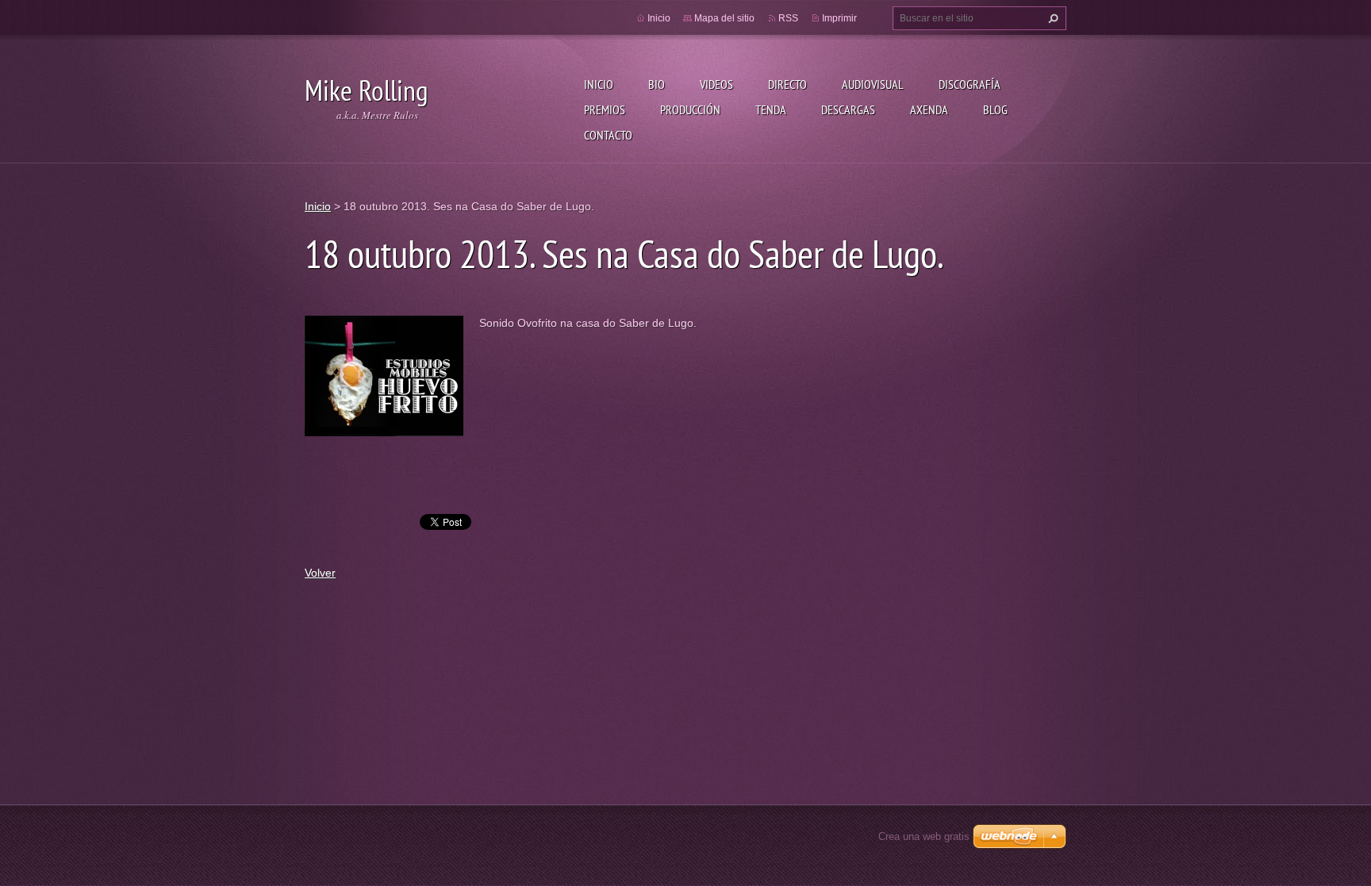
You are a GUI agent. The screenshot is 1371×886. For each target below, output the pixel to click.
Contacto (608, 135)
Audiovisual (873, 84)
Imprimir (839, 18)
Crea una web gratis (924, 836)
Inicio (598, 84)
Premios (604, 109)
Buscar (1051, 18)
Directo (787, 84)
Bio (656, 84)
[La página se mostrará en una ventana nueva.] (384, 374)
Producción (690, 109)
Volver (320, 572)
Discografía (969, 84)
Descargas (848, 109)
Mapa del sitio (724, 18)
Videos (716, 84)
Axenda (929, 109)
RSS (788, 18)
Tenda (770, 109)
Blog (995, 109)
